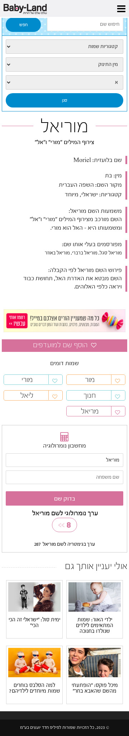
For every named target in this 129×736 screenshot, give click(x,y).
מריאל (90, 411)
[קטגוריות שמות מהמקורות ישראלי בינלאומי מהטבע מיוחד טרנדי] (64, 46)
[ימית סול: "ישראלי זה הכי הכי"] (34, 596)
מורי (27, 380)
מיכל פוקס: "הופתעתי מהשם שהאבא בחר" (95, 688)
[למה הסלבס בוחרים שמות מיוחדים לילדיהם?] (34, 662)
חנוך (89, 395)
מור (90, 380)
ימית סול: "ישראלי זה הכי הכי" (34, 623)
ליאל (26, 395)
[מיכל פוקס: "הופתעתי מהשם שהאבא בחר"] (94, 662)
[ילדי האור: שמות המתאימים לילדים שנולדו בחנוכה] (94, 596)
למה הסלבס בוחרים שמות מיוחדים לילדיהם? (34, 688)
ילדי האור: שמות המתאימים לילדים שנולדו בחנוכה (94, 625)
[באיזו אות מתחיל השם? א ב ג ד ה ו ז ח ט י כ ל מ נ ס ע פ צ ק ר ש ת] (64, 82)
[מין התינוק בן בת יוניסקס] (64, 64)
